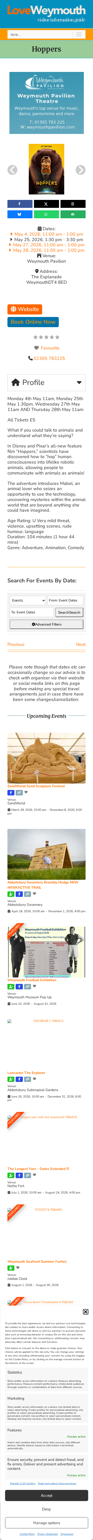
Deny (46, 1509)
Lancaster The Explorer (26, 1072)
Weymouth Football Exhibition (31, 980)
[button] (85, 1311)
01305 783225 (49, 358)
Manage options (46, 1522)
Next (81, 644)
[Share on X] (46, 204)
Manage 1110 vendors (22, 1483)
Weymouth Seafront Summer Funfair (37, 1261)
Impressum (67, 1534)
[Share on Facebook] (19, 204)
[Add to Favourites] (27, 792)
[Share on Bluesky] (19, 214)
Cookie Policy (27, 1534)
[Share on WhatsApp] (46, 214)
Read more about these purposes (57, 1483)
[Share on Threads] (73, 204)
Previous (16, 644)
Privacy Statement (47, 1534)
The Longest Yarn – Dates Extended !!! (38, 1168)
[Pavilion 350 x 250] (46, 74)
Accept (46, 1495)
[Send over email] (73, 214)
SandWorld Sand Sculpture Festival (36, 786)
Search (69, 612)
